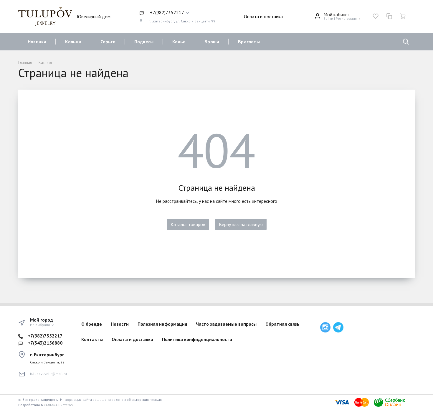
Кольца (73, 42)
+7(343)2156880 (45, 343)
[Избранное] (375, 16)
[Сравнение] (389, 16)
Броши (211, 42)
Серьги (107, 42)
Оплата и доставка (263, 16)
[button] (177, 12)
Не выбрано (40, 324)
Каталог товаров (188, 224)
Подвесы (143, 42)
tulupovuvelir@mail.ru (48, 373)
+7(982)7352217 (45, 336)
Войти (328, 18)
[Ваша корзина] (402, 16)
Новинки (37, 42)
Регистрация (346, 18)
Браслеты (249, 42)
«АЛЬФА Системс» (59, 405)
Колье (179, 42)
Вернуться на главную (241, 224)
